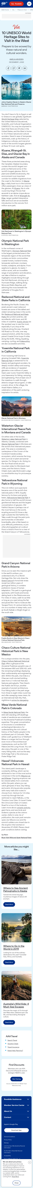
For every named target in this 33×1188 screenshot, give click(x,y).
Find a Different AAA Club (12, 1158)
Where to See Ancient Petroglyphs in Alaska (15, 889)
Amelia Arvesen (16, 59)
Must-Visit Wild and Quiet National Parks (16, 838)
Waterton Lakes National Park (14, 439)
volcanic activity (23, 808)
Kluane (17, 188)
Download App (16, 1130)
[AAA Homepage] (4, 3)
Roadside (18, 4)
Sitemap (6, 1143)
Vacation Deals (13, 1044)
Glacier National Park (10, 444)
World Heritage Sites (10, 119)
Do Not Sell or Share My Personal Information (13, 1151)
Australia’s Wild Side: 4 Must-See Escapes (16, 1005)
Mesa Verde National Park (14, 712)
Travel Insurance (13, 1047)
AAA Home (5, 10)
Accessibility (7, 1155)
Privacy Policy (8, 1139)
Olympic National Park (21, 251)
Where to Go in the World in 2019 (13, 947)
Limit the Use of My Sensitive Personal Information (14, 1146)
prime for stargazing (20, 700)
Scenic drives (22, 322)
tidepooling (25, 341)
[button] (16, 1100)
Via (13, 10)
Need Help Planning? (15, 1051)
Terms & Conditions (9, 1136)
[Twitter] (13, 68)
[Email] (24, 68)
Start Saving (16, 1079)
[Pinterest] (19, 68)
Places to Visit (22, 10)
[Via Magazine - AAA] (16, 27)
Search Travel (12, 1040)
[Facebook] (8, 68)
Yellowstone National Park (17, 498)
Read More (9, 904)
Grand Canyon (7, 581)
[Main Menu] (29, 4)
